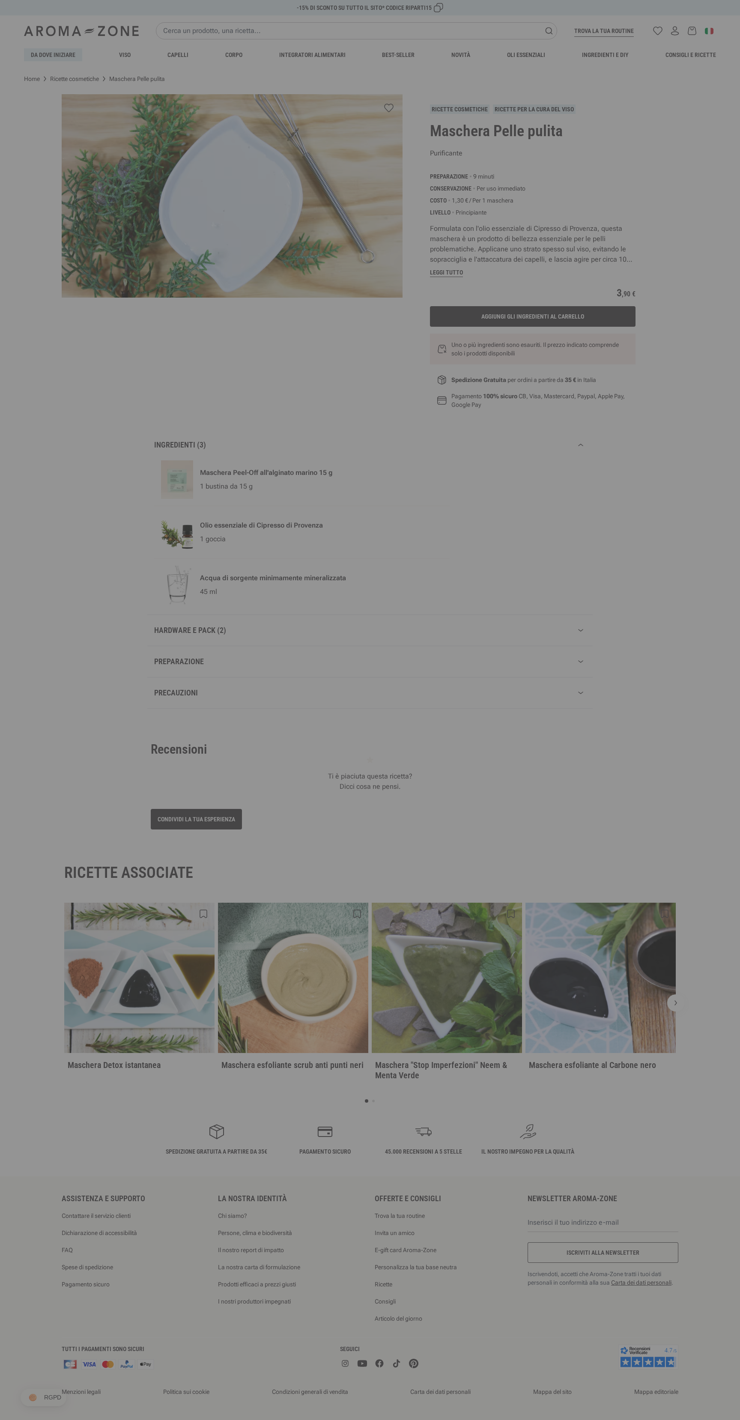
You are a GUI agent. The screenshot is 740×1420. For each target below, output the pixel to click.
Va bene (421, 808)
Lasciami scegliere (318, 808)
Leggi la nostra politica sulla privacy (317, 781)
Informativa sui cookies (388, 781)
